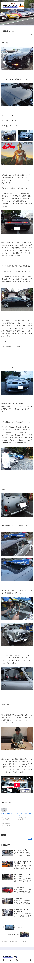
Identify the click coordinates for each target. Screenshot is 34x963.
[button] (8, 135)
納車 (4, 835)
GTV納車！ (4, 822)
